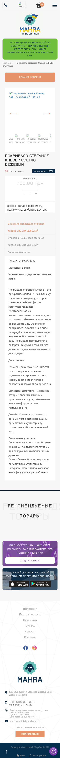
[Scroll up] (6, 751)
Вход (22, 755)
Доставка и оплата (19, 252)
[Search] (22, 5)
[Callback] (5, 5)
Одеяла (30, 626)
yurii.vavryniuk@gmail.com (23, 721)
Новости (30, 631)
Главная (6, 62)
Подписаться (30, 560)
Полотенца (30, 609)
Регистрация (39, 755)
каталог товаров (30, 77)
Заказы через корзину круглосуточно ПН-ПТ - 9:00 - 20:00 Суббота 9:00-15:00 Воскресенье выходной (29, 713)
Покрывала (30, 620)
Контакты (30, 637)
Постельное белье (30, 614)
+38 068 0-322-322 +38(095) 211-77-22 (21, 703)
